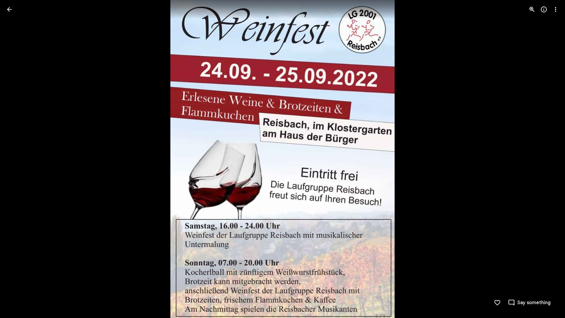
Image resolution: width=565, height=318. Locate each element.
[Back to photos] (9, 9)
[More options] (555, 9)
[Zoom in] (532, 9)
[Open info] (544, 9)
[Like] (497, 302)
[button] (548, 159)
